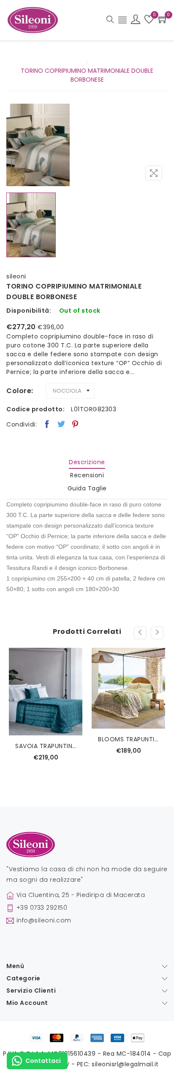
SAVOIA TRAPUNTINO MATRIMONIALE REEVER (45, 746)
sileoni (16, 276)
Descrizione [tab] (87, 462)
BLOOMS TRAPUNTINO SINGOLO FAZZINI (128, 739)
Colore (18, 391)
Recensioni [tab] (87, 475)
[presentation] (140, 633)
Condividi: (21, 424)
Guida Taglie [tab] (87, 488)
